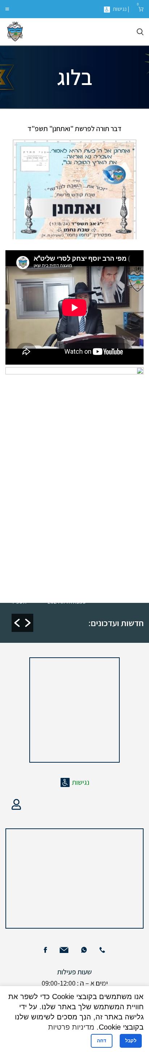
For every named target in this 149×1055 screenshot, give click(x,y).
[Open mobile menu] (7, 9)
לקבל (130, 1040)
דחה (101, 1040)
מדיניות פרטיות (71, 1027)
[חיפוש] (140, 32)
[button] (17, 623)
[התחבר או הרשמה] (16, 804)
